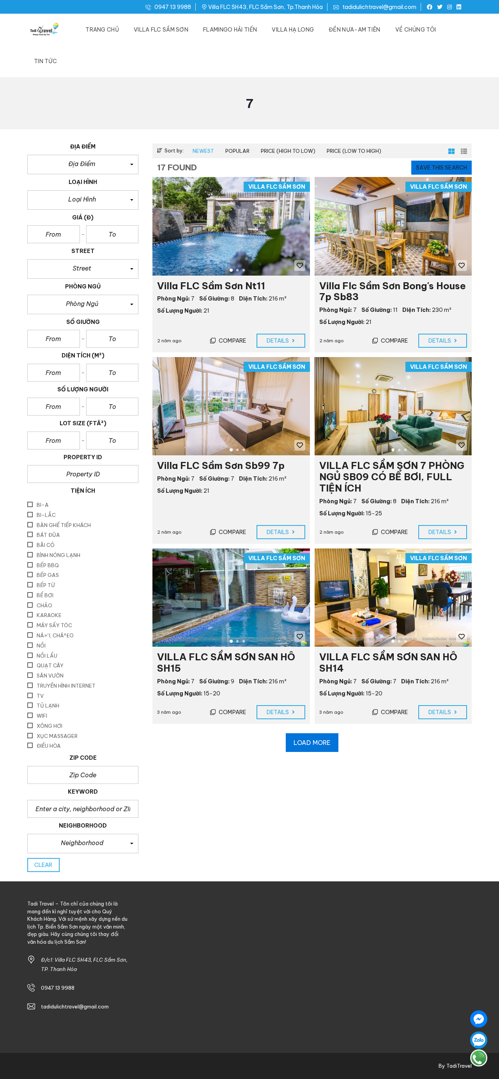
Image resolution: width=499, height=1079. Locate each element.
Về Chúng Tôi (415, 29)
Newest (203, 151)
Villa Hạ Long (293, 29)
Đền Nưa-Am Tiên (354, 29)
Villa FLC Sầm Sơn (161, 29)
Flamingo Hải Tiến (230, 29)
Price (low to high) (354, 151)
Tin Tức (45, 61)
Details (278, 340)
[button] (82, 164)
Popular (237, 151)
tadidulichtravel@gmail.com (378, 7)
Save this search (441, 167)
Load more (312, 742)
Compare (232, 340)
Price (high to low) (288, 151)
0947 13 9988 (172, 7)
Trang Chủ (102, 29)
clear (43, 865)
